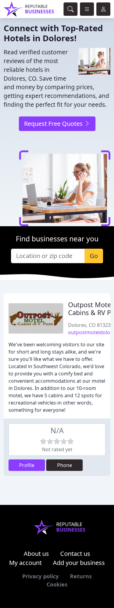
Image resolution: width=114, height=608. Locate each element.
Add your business (79, 563)
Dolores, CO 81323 (89, 325)
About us (36, 553)
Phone (64, 465)
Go (94, 256)
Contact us (75, 553)
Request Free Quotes (54, 123)
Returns (81, 576)
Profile (26, 465)
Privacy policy (40, 576)
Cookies (57, 584)
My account (25, 563)
